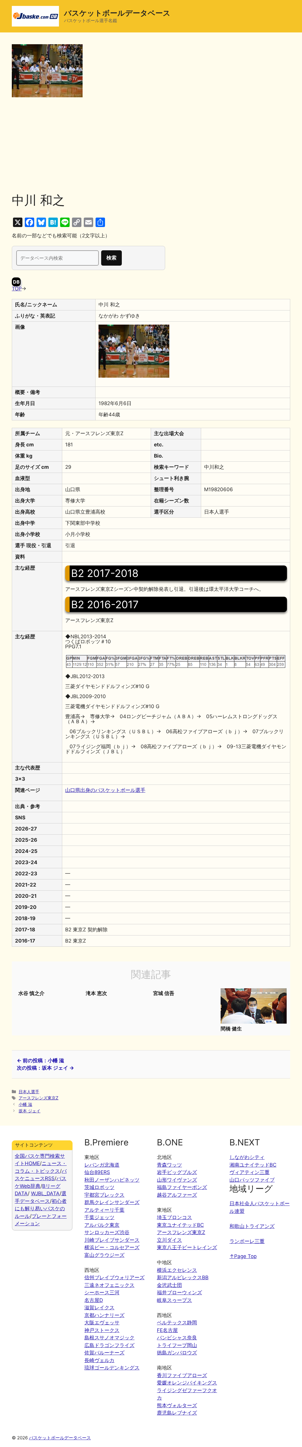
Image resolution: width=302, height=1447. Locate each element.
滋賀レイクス (99, 1307)
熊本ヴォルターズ (177, 1405)
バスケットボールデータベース (117, 13)
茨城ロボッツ (99, 1187)
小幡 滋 (25, 1104)
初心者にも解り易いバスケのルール (41, 1208)
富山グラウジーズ (104, 1255)
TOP (17, 289)
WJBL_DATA (45, 1193)
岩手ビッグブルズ (177, 1172)
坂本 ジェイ (29, 1110)
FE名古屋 (167, 1330)
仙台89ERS (97, 1172)
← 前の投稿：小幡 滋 (40, 1060)
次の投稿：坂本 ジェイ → (45, 1068)
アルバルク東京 (101, 1225)
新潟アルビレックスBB (183, 1277)
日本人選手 (29, 1091)
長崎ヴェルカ (99, 1360)
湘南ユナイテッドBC (252, 1165)
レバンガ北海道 (101, 1165)
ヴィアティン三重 (249, 1172)
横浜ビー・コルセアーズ (111, 1247)
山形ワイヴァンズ (177, 1180)
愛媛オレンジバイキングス (187, 1383)
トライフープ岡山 (177, 1345)
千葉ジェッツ (99, 1217)
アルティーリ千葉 (104, 1210)
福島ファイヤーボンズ (182, 1187)
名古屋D (93, 1300)
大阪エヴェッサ (101, 1323)
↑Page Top (243, 1256)
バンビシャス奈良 (177, 1338)
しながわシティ (247, 1157)
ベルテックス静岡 (177, 1323)
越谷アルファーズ (177, 1195)
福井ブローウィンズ (179, 1292)
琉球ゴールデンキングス (111, 1368)
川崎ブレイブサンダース (111, 1240)
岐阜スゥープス (174, 1300)
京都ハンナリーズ (104, 1315)
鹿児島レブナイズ (177, 1413)
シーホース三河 (101, 1292)
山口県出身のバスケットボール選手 (105, 790)
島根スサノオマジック (109, 1338)
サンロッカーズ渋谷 (106, 1232)
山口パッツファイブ (252, 1180)
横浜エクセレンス (177, 1270)
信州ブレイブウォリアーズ (114, 1277)
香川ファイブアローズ (182, 1375)
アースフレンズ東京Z (38, 1097)
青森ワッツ (169, 1165)
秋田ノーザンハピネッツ (111, 1180)
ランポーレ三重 (247, 1241)
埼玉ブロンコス (174, 1217)
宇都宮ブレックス (104, 1195)
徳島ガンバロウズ (177, 1353)
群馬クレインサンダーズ (111, 1202)
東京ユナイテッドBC (180, 1225)
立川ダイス (169, 1240)
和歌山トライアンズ (252, 1226)
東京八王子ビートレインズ (187, 1247)
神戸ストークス (101, 1330)
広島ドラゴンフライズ (109, 1345)
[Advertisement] (151, 148)
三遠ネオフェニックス (109, 1285)
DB (16, 282)
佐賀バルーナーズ (104, 1353)
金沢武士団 (169, 1285)
